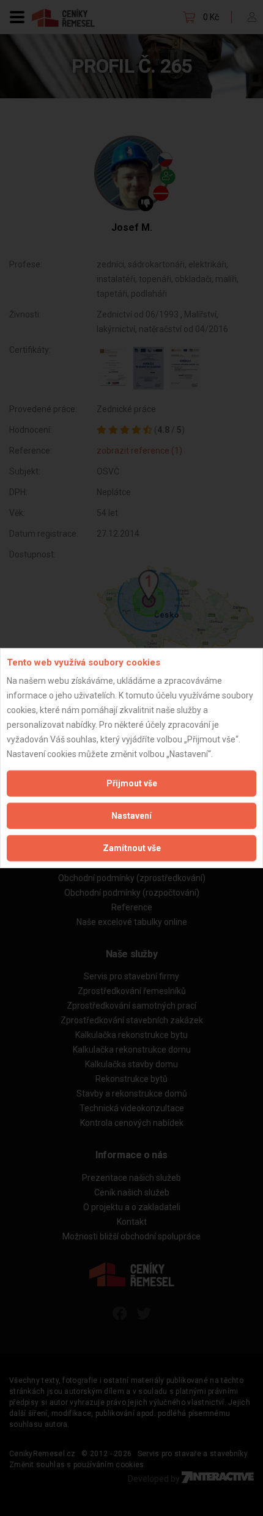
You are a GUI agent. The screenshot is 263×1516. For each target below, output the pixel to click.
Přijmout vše (131, 783)
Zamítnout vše (132, 848)
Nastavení (131, 816)
